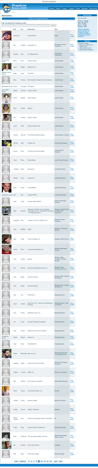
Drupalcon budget (83, 32)
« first (16, 461)
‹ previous (22, 461)
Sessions (52, 8)
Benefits (86, 29)
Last (21, 29)
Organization (31, 29)
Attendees (85, 8)
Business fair (93, 8)
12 (47, 461)
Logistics (71, 8)
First (14, 29)
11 (44, 461)
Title (55, 29)
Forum (78, 8)
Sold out (80, 29)
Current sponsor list (84, 30)
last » (60, 461)
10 (41, 461)
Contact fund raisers (84, 33)
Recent (58, 8)
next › (56, 461)
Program (64, 8)
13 (50, 461)
